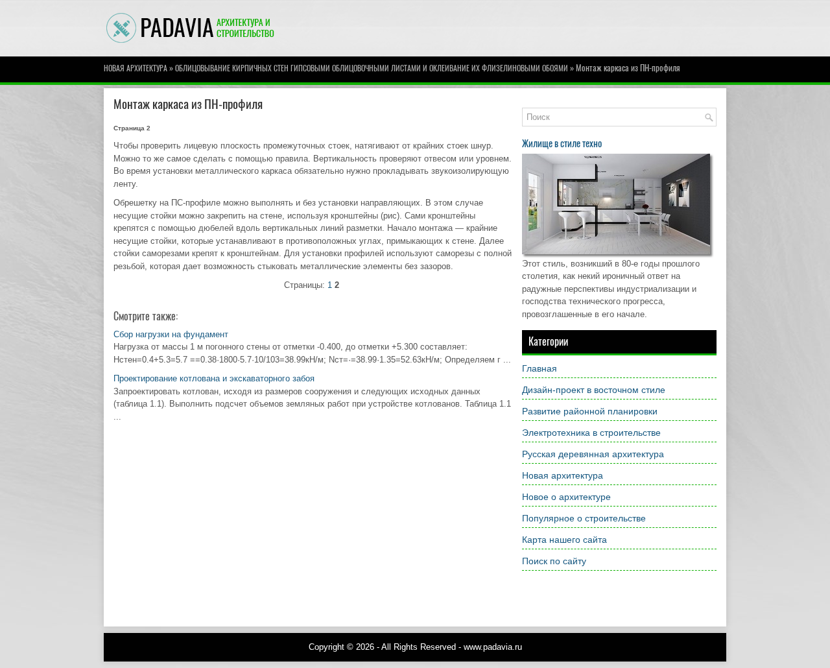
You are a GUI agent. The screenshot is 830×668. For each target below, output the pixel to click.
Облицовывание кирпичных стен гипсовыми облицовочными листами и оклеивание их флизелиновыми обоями (371, 68)
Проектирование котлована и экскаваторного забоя (213, 378)
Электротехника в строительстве (591, 432)
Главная (539, 368)
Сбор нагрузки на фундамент (170, 334)
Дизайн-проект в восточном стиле (593, 390)
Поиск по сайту (554, 561)
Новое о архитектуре (566, 497)
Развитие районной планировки (590, 411)
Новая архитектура (135, 68)
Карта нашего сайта (564, 539)
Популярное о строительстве (584, 518)
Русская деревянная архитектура (593, 454)
